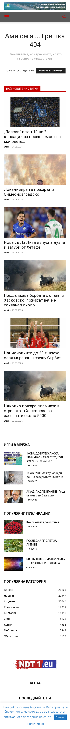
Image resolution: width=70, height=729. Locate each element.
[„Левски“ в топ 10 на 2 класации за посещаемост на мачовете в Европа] (35, 112)
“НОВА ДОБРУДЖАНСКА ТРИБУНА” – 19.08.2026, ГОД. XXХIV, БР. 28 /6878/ (45, 457)
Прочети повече (35, 723)
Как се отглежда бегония (42, 522)
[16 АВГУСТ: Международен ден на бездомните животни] (13, 477)
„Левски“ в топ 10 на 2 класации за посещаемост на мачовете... (32, 137)
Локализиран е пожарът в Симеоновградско (29, 192)
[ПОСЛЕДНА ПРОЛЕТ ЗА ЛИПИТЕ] (13, 545)
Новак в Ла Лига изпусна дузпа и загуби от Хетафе (34, 245)
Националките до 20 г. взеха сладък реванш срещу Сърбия (33, 355)
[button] (6, 17)
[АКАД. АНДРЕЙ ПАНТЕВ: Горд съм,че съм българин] (13, 496)
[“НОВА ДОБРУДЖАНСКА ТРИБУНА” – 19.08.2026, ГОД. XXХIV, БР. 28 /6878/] (13, 458)
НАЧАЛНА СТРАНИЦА (51, 70)
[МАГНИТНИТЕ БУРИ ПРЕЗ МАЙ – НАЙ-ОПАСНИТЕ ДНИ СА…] (13, 564)
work (6, 146)
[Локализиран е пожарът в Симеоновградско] (35, 169)
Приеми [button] (60, 717)
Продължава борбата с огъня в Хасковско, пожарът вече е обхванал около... (34, 300)
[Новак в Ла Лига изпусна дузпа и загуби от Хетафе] (35, 222)
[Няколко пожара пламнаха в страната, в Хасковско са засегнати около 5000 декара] (35, 386)
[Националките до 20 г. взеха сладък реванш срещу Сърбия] (35, 333)
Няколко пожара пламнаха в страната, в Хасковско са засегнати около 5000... (32, 411)
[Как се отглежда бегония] (13, 527)
